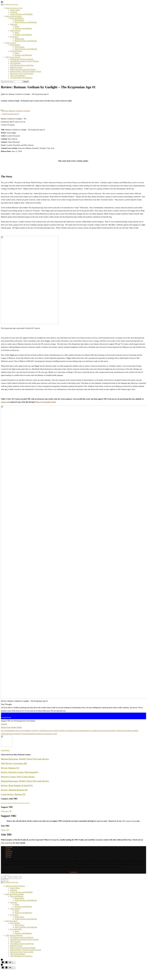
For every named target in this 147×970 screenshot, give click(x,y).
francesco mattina (77, 731)
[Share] (7, 877)
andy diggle (5, 731)
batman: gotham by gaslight (35, 731)
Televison (13, 24)
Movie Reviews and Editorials (26, 22)
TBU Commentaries (17, 76)
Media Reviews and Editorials (26, 41)
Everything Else (16, 51)
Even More (14, 37)
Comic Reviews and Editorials (21, 14)
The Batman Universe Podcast (21, 59)
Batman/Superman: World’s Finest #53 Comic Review (25, 781)
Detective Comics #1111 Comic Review (18, 777)
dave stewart (66, 731)
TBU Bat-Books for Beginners (21, 78)
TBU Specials (15, 63)
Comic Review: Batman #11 (13, 794)
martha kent (33, 734)
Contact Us (74, 872)
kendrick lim (11, 734)
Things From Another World (45, 402)
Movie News (19, 20)
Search (26, 82)
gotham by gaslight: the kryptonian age (98, 731)
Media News (19, 39)
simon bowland (43, 734)
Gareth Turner (8, 92)
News (17, 26)
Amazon (4, 402)
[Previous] (2, 880)
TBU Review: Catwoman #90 (14, 763)
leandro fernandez (22, 734)
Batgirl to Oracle (16, 67)
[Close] (3, 877)
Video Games (15, 30)
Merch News (19, 47)
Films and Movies (16, 18)
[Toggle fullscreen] (13, 877)
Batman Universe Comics (14, 8)
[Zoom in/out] (18, 877)
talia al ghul (53, 734)
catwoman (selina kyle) (53, 731)
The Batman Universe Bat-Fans (22, 65)
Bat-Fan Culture (11, 43)
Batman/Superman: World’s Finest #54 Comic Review (25, 759)
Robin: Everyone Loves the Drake (22, 69)
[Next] (6, 880)
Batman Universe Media (13, 16)
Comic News (15, 10)
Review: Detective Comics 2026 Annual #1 (19, 772)
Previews (13, 12)
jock (123, 731)
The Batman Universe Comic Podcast (24, 61)
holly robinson (117, 731)
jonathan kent (130, 731)
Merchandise (15, 45)
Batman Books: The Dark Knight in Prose (25, 71)
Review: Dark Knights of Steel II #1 (17, 785)
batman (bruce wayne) (17, 731)
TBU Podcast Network (13, 57)
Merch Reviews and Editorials (26, 49)
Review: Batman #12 (10, 768)
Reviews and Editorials (23, 28)
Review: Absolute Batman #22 (14, 790)
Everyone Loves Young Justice (21, 74)
